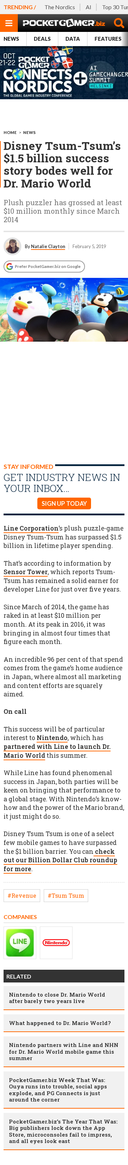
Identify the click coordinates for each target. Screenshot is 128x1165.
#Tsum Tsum (66, 895)
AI (88, 7)
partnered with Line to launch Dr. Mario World (57, 751)
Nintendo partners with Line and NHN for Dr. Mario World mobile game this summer (63, 1051)
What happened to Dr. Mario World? (60, 1022)
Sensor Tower (26, 572)
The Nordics (59, 7)
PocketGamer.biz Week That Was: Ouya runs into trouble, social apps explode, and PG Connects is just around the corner (58, 1089)
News (11, 39)
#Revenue (21, 895)
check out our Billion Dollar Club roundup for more (60, 860)
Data (72, 39)
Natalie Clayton (48, 246)
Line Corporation (31, 528)
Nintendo (52, 738)
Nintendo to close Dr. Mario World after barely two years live (57, 997)
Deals (42, 39)
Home (10, 132)
